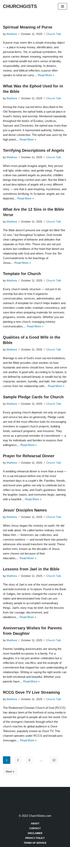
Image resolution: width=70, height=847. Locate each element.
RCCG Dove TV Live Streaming (31, 692)
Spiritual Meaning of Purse (27, 27)
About (35, 823)
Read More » (46, 75)
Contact (35, 828)
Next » (10, 771)
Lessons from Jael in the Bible (31, 569)
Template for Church (22, 274)
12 (53, 760)
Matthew (12, 34)
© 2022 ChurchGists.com (35, 815)
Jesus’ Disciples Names (25, 510)
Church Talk (53, 34)
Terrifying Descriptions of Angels (33, 150)
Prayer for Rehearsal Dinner (28, 456)
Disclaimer (35, 833)
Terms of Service (35, 843)
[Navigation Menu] (62, 6)
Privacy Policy (35, 838)
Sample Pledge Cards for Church (33, 397)
